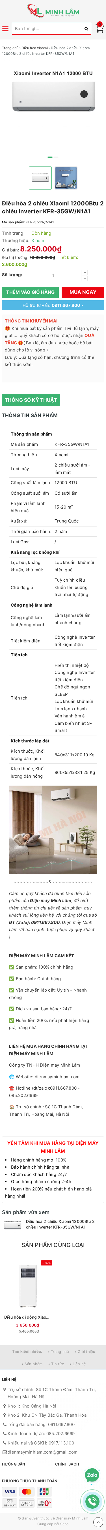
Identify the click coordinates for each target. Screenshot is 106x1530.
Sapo (64, 1524)
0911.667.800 (66, 305)
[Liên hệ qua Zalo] (92, 1475)
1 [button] (50, 157)
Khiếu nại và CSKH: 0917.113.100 (41, 1443)
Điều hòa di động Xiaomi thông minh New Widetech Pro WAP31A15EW (27, 1317)
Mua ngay (83, 292)
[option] (53, 93)
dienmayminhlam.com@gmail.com (42, 1452)
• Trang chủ (58, 1351)
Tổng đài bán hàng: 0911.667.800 (41, 1424)
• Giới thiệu (85, 1351)
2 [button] (56, 157)
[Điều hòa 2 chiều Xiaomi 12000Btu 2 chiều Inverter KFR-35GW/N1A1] (12, 1226)
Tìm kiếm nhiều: (27, 1351)
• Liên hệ (77, 1364)
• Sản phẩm (32, 1364)
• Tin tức (56, 1364)
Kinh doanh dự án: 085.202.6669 (41, 1433)
